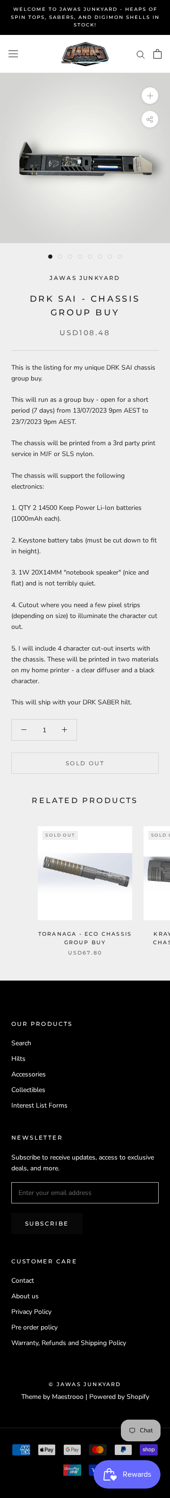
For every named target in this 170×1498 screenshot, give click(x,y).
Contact (22, 1280)
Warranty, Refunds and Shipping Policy (68, 1342)
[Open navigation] (13, 54)
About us (25, 1296)
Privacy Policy (31, 1311)
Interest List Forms (39, 1105)
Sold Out (85, 763)
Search (21, 1043)
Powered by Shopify (119, 1396)
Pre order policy (34, 1327)
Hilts (18, 1058)
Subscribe (47, 1223)
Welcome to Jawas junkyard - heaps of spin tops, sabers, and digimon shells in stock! (85, 17)
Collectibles (28, 1089)
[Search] (140, 54)
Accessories (28, 1074)
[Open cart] (157, 54)
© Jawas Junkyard (85, 1384)
